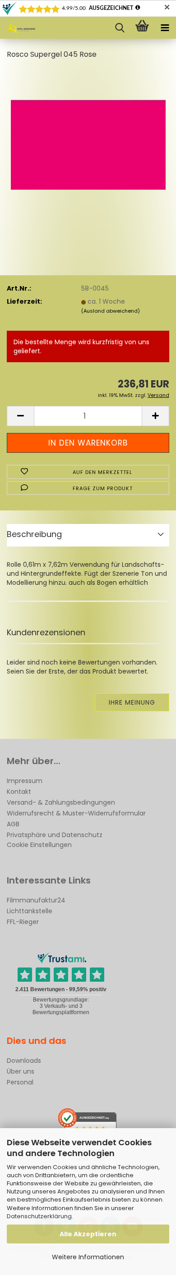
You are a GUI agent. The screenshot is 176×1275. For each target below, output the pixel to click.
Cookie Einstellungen (39, 844)
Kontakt (19, 791)
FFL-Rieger (23, 921)
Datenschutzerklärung (39, 1216)
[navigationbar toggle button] (164, 28)
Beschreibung (34, 534)
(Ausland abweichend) (110, 310)
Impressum (24, 780)
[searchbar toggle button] (119, 28)
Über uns (20, 1071)
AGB (13, 824)
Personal (20, 1082)
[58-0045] (88, 135)
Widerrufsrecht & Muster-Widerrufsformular (76, 813)
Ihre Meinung (132, 702)
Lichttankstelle (29, 910)
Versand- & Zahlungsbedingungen (61, 802)
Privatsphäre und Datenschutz (54, 834)
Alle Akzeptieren (88, 1234)
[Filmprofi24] (18, 28)
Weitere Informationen (88, 1256)
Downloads (24, 1060)
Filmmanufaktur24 (36, 900)
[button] (20, 416)
